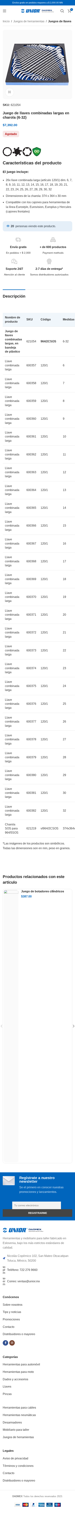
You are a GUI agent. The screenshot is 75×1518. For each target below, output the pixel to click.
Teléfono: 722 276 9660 (22, 1269)
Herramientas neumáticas (19, 1415)
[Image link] (23, 1229)
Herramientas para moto (18, 1371)
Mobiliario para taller (16, 1429)
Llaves (7, 1386)
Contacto (8, 1326)
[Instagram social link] (12, 1343)
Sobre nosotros (12, 1304)
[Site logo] (37, 10)
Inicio (6, 21)
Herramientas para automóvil (21, 1364)
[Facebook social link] (5, 1343)
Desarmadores (12, 1422)
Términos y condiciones (18, 1465)
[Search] (62, 11)
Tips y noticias (12, 1312)
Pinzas (7, 1394)
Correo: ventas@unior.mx (23, 1281)
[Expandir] (9, 92)
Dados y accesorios (15, 1379)
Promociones (11, 1319)
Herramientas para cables (19, 1407)
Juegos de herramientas (28, 21)
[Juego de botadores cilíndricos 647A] (11, 1026)
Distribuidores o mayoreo (19, 1334)
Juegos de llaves (59, 21)
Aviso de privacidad (15, 1458)
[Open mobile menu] (4, 11)
